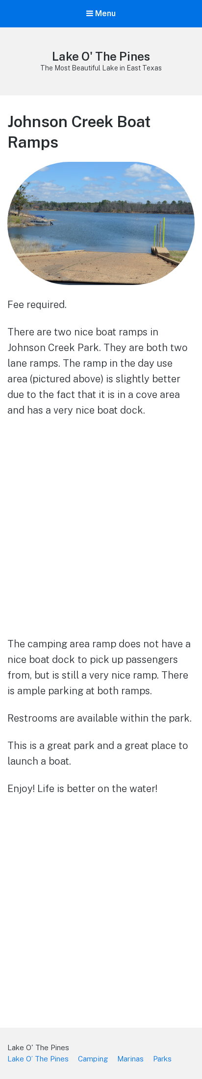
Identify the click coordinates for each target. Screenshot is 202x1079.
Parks (162, 1059)
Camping (93, 1059)
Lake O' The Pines (101, 56)
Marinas (130, 1059)
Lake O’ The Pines (38, 1059)
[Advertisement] (101, 530)
